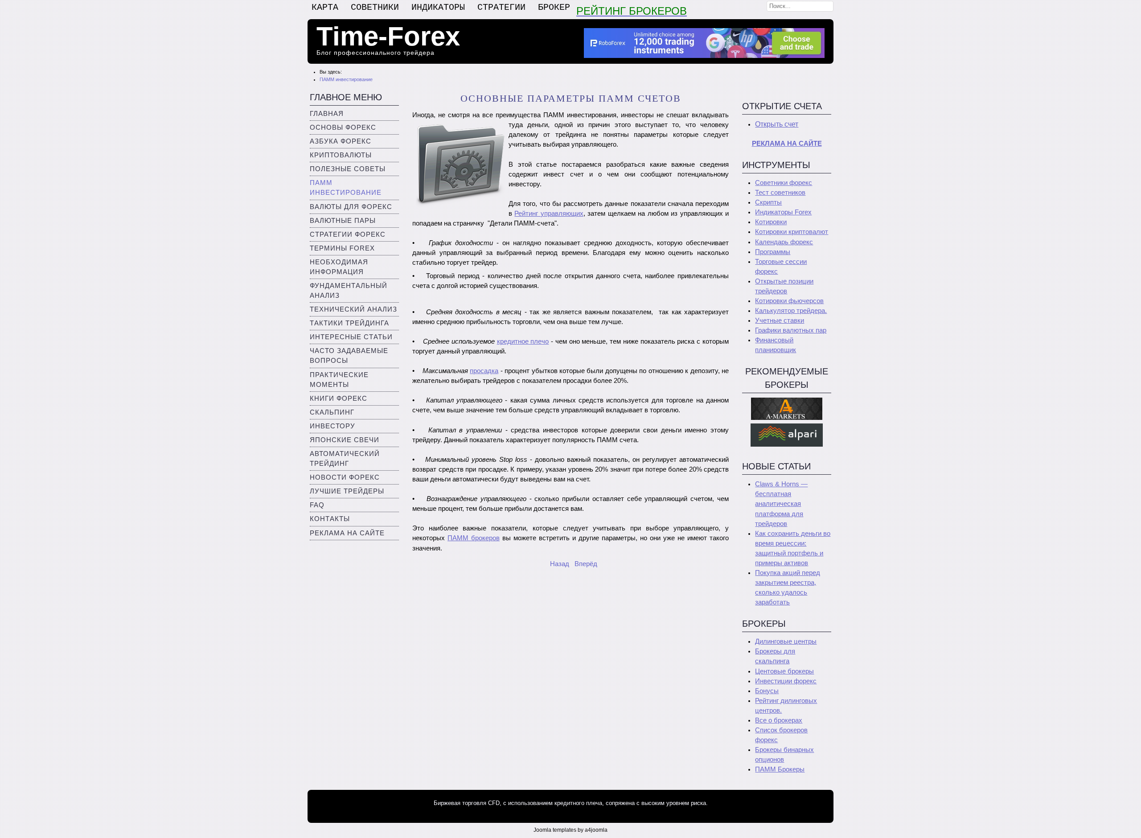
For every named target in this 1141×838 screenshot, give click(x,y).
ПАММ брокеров (473, 538)
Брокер (554, 7)
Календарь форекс (784, 242)
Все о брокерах (778, 720)
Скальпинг (332, 412)
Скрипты (768, 202)
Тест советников (780, 192)
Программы (772, 251)
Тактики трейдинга (349, 323)
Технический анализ (353, 309)
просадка (484, 370)
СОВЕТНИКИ (375, 7)
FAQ (317, 505)
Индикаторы (438, 7)
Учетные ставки (779, 320)
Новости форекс (345, 477)
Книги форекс (338, 398)
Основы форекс (343, 127)
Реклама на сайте (347, 533)
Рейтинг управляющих (548, 213)
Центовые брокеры (784, 671)
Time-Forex (388, 36)
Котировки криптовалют (791, 231)
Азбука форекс (340, 141)
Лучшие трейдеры (347, 491)
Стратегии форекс (348, 234)
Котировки (771, 222)
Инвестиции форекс (786, 681)
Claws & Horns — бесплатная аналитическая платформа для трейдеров (781, 504)
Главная (327, 113)
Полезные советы (348, 169)
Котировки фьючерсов (789, 300)
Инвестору (332, 426)
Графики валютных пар (790, 330)
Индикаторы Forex (783, 212)
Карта (325, 7)
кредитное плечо (523, 341)
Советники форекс (783, 182)
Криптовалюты (341, 155)
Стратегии (501, 7)
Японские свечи (344, 440)
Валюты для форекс (351, 206)
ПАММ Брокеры (779, 769)
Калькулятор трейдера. (791, 310)
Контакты (330, 518)
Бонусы (767, 690)
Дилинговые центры (786, 641)
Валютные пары (343, 220)
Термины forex (342, 248)
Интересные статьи (351, 337)
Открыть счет (776, 124)
